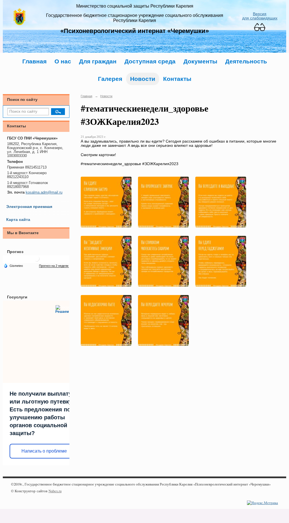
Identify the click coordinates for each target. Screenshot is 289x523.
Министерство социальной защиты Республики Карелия (134, 6)
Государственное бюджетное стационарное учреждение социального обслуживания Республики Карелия (134, 18)
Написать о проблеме (44, 451)
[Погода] (13, 265)
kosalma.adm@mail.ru (44, 192)
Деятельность (246, 61)
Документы (200, 61)
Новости (142, 79)
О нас (62, 61)
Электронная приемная (29, 207)
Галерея (110, 79)
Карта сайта (18, 220)
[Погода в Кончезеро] (36, 261)
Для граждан (98, 61)
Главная (34, 61)
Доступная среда (150, 61)
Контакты (177, 79)
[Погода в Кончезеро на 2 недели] (54, 266)
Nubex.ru (55, 491)
